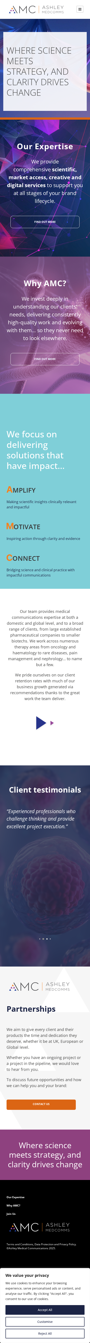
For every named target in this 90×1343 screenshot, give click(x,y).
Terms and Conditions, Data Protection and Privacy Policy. (41, 1244)
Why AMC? (13, 1205)
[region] (45, 1305)
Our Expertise (15, 1197)
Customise (45, 1322)
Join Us (11, 1214)
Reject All (45, 1333)
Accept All (45, 1310)
